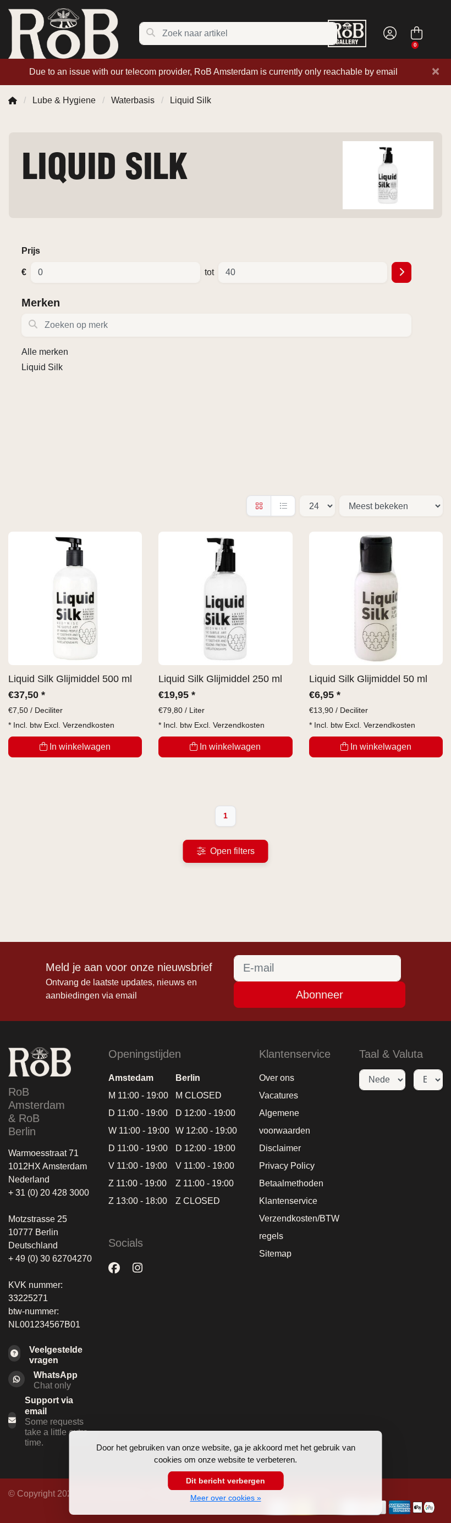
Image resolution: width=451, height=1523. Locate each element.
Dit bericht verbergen (225, 1480)
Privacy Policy (287, 1165)
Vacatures (278, 1095)
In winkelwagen (80, 746)
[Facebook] (118, 1267)
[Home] (12, 100)
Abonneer (319, 995)
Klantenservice (288, 1201)
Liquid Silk (42, 367)
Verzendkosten (88, 725)
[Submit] (401, 272)
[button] (388, 33)
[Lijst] (283, 505)
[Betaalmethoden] (399, 1507)
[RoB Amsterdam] (73, 33)
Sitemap (275, 1253)
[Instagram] (142, 1267)
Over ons (276, 1078)
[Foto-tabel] (258, 505)
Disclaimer (280, 1148)
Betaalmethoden (291, 1183)
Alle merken (44, 351)
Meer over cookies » (225, 1497)
